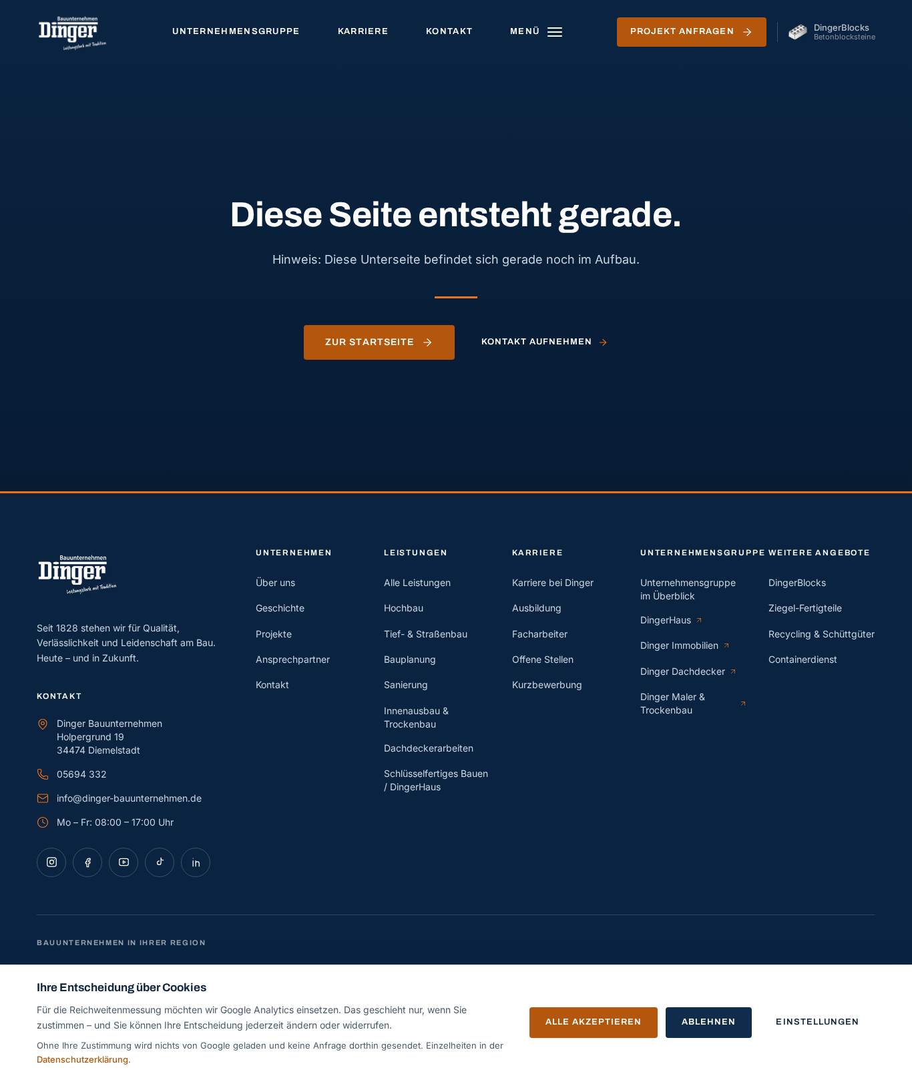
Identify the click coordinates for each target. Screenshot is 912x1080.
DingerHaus (671, 620)
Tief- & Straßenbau (425, 633)
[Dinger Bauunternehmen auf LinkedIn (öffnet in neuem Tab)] (195, 862)
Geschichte (280, 607)
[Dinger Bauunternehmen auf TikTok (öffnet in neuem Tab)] (159, 862)
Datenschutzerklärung (82, 1059)
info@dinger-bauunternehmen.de (129, 798)
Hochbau (403, 607)
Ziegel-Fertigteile (805, 607)
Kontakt (449, 31)
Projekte (274, 633)
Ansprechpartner (293, 659)
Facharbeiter (539, 633)
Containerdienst (802, 659)
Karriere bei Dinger (553, 582)
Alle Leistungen (417, 582)
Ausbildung (536, 607)
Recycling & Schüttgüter (821, 633)
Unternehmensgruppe (236, 31)
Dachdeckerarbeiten (428, 748)
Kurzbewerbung (547, 684)
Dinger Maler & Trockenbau (686, 703)
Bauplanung (410, 659)
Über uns (275, 582)
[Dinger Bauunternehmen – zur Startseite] (77, 32)
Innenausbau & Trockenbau (416, 717)
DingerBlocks (797, 582)
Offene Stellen (543, 659)
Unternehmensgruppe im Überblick (688, 589)
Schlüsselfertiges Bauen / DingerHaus (436, 780)
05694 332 (82, 774)
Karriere (363, 31)
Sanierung (406, 684)
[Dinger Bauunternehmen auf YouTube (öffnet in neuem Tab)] (123, 862)
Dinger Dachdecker (686, 671)
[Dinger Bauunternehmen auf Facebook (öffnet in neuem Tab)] (87, 862)
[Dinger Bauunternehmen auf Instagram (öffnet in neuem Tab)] (51, 862)
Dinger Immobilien (685, 645)
